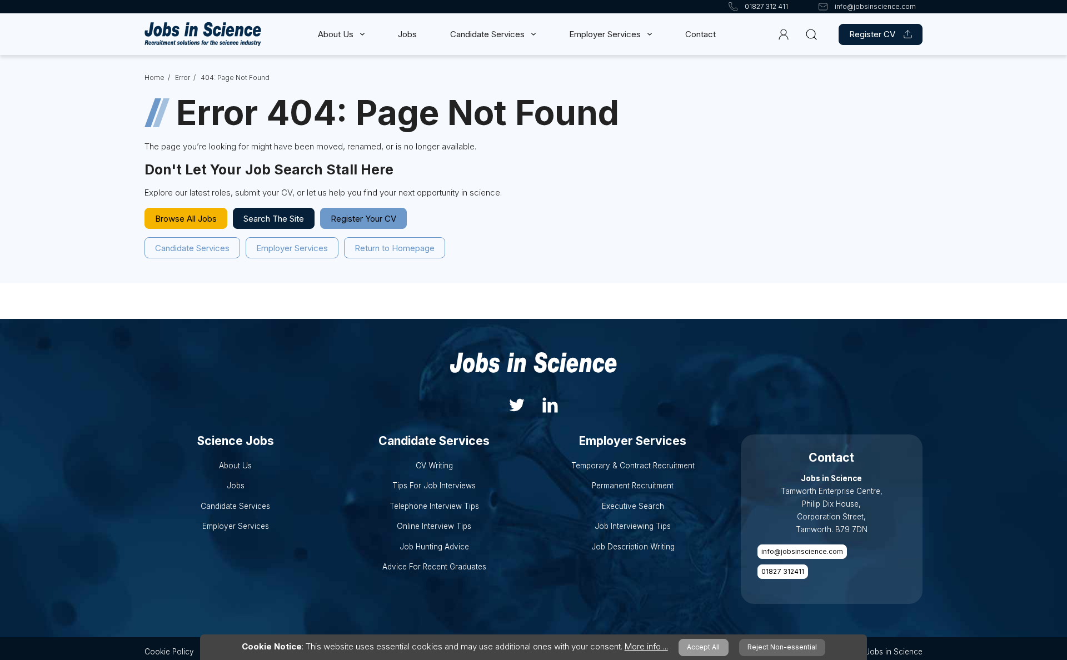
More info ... (646, 646)
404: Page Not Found (235, 77)
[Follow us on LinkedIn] (550, 403)
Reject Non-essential (782, 647)
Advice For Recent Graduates (434, 566)
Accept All (703, 647)
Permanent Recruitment (633, 485)
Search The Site (273, 218)
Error (182, 77)
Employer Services (605, 34)
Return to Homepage (395, 248)
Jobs (407, 34)
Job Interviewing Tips (633, 526)
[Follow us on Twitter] (517, 403)
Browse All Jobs (186, 218)
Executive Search (633, 506)
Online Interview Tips (434, 526)
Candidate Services (487, 34)
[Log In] (784, 34)
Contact (700, 34)
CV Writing (434, 465)
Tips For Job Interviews (434, 485)
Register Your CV (363, 218)
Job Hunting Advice (434, 546)
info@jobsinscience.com (802, 551)
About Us (335, 34)
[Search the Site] (811, 34)
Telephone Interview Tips (434, 506)
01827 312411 (782, 571)
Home (154, 77)
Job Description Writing (633, 546)
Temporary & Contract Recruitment (633, 465)
